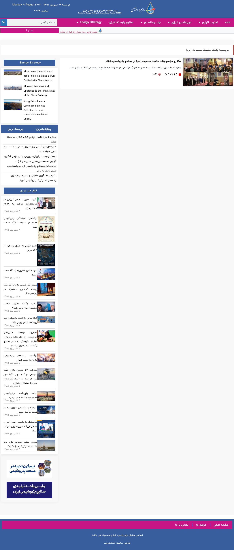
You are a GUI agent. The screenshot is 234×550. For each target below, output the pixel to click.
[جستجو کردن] (3, 22)
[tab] (43, 129)
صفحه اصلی (221, 525)
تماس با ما (181, 525)
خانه (227, 22)
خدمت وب (109, 543)
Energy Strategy (90, 22)
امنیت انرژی (210, 22)
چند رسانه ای (152, 22)
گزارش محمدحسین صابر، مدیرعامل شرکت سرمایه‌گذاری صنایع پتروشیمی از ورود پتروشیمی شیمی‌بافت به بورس (31, 166)
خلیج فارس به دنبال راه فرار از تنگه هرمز (80, 32)
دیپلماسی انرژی (181, 22)
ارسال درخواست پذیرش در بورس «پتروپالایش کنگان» (30, 156)
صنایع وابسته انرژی (121, 22)
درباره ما (201, 525)
